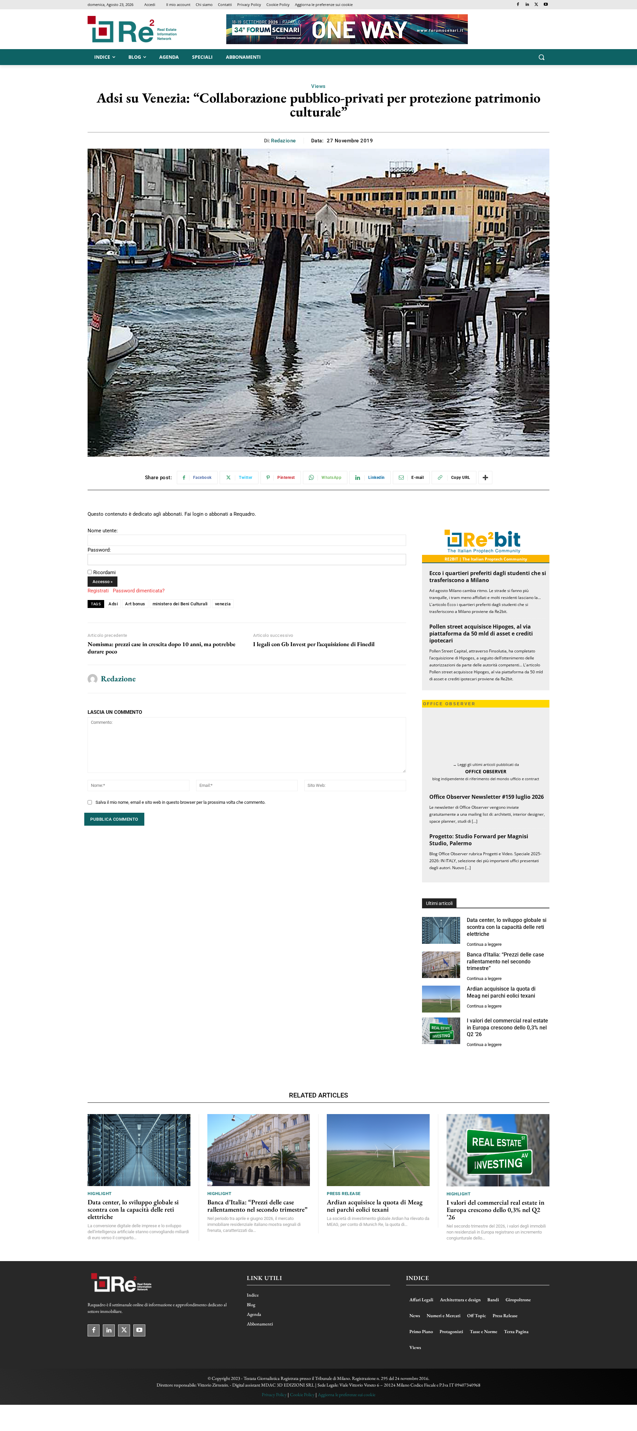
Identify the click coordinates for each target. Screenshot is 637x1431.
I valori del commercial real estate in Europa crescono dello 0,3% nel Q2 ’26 (507, 1027)
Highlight (100, 1193)
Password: (99, 550)
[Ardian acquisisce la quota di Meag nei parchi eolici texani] (441, 999)
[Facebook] (518, 5)
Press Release (344, 1193)
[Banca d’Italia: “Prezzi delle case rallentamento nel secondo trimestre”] (441, 964)
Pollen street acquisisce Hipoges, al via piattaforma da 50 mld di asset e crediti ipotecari (481, 633)
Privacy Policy (274, 1394)
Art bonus (135, 603)
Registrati (98, 591)
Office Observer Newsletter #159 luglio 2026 (486, 796)
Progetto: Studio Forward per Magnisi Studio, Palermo (478, 840)
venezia (223, 603)
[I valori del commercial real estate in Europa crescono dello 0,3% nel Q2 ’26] (441, 1030)
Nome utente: (103, 531)
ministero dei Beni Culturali (180, 603)
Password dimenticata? (139, 591)
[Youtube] (545, 5)
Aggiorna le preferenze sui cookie (346, 1394)
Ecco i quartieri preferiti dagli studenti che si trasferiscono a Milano (487, 576)
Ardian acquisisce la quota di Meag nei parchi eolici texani (501, 992)
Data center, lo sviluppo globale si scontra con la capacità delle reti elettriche (506, 927)
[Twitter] (536, 5)
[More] (485, 477)
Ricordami (104, 572)
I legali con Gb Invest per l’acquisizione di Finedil (314, 644)
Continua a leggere (484, 944)
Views (318, 86)
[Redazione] (93, 679)
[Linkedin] (527, 5)
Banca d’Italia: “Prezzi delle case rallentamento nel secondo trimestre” (505, 961)
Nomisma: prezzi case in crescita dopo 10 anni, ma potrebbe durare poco (162, 647)
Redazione (283, 141)
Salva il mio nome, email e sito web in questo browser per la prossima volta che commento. (180, 802)
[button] (541, 57)
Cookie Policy (302, 1394)
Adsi (113, 603)
